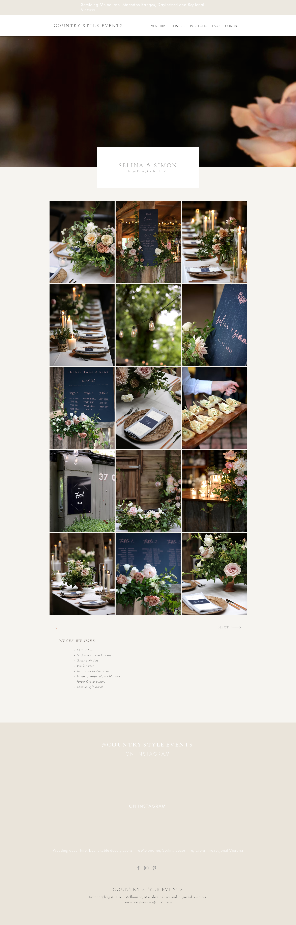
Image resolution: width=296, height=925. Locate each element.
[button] (82, 242)
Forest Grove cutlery (90, 681)
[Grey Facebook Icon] (138, 868)
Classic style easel (90, 687)
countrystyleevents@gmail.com (148, 902)
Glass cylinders (87, 660)
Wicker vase (85, 666)
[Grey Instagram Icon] (146, 868)
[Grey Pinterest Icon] (154, 868)
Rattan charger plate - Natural (98, 676)
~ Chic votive (83, 650)
